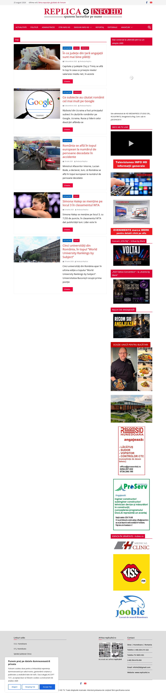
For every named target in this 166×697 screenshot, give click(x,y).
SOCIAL (76, 48)
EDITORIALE (112, 27)
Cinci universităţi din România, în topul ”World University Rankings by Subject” (80, 251)
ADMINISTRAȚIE (48, 27)
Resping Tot (30, 687)
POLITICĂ (34, 27)
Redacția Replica (85, 61)
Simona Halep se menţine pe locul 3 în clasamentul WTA (82, 203)
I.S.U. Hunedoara (20, 644)
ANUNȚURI (125, 27)
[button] (90, 27)
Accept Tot (47, 687)
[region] (31, 674)
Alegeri (14, 687)
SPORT (76, 196)
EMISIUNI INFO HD (81, 27)
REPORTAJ (100, 27)
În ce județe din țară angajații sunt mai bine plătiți (83, 55)
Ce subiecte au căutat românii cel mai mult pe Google (83, 99)
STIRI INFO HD (64, 27)
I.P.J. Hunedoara (20, 649)
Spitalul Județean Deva (22, 654)
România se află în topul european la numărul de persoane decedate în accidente (79, 151)
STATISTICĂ (85, 48)
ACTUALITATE (21, 27)
